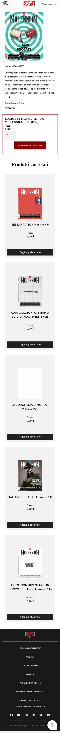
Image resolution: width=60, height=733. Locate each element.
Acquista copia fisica (14, 103)
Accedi (45, 4)
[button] (50, 4)
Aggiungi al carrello (30, 145)
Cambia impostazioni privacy (30, 707)
